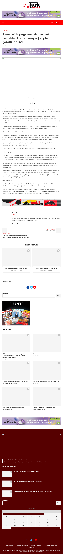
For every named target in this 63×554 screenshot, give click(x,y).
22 (48, 522)
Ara (58, 503)
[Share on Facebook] (26, 103)
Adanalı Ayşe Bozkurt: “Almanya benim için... (27, 471)
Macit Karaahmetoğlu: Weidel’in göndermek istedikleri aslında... (33, 491)
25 (15, 525)
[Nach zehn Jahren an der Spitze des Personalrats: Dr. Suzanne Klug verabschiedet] (16, 396)
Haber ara (5, 293)
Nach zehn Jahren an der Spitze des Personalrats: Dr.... (13, 408)
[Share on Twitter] (28, 103)
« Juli (30, 531)
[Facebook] (26, 540)
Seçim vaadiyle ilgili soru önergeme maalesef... (28, 481)
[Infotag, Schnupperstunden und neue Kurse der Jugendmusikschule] (16, 370)
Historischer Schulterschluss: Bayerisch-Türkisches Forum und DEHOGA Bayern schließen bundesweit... (14, 355)
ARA (58, 295)
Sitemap (31, 547)
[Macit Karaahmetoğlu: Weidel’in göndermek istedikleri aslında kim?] (7, 493)
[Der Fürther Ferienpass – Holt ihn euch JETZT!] (47, 370)
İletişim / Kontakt (36, 545)
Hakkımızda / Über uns (50, 545)
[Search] (52, 22)
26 (23, 525)
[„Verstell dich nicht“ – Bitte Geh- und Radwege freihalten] (47, 396)
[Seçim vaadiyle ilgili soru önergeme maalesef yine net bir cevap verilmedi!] (46, 257)
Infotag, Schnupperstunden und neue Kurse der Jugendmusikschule (15, 382)
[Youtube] (36, 540)
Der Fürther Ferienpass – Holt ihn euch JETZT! (46, 381)
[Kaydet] (28, 250)
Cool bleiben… (37, 354)
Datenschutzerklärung (22, 545)
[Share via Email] (34, 103)
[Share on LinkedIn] (30, 103)
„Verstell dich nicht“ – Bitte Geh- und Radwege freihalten (44, 408)
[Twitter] (31, 540)
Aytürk (14, 212)
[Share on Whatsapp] (32, 103)
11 (14, 519)
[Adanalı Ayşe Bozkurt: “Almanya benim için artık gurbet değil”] (16, 257)
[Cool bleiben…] (47, 343)
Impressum (9, 545)
